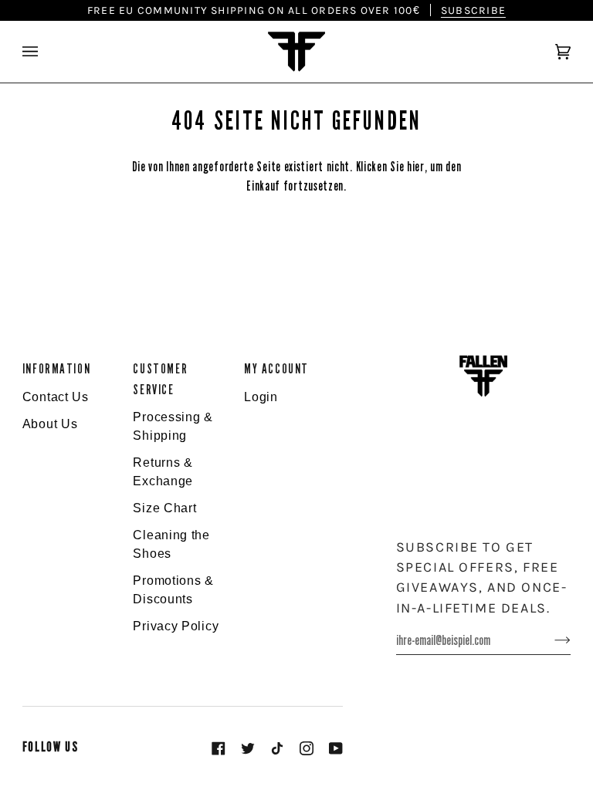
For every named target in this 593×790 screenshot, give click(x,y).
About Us (50, 423)
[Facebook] (218, 748)
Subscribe (473, 10)
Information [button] (56, 369)
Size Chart (164, 508)
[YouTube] (336, 748)
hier (416, 167)
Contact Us (55, 396)
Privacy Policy (176, 626)
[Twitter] (248, 748)
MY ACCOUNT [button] (276, 369)
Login (261, 396)
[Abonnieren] (550, 640)
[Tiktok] (277, 748)
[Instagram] (306, 748)
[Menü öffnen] (45, 52)
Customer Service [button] (160, 379)
